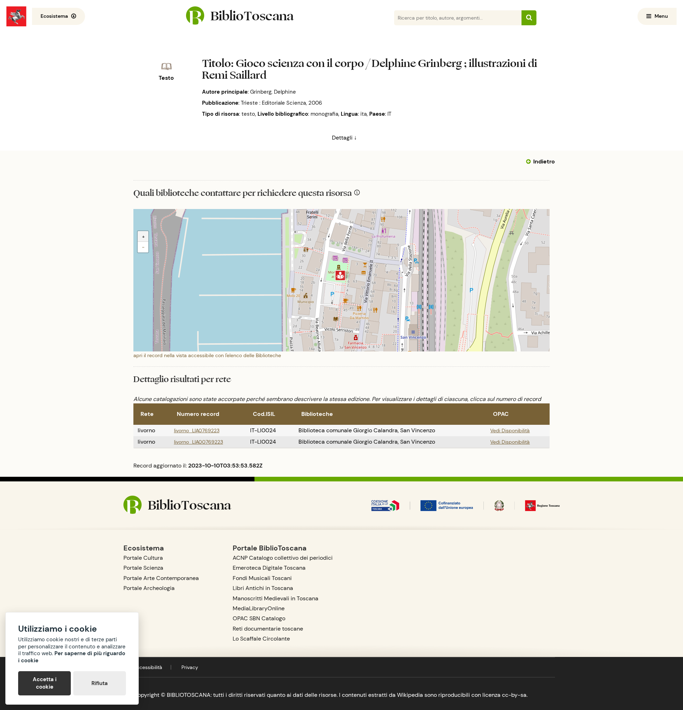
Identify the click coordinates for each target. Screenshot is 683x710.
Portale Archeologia (149, 588)
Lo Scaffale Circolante (261, 638)
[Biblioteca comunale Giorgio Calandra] (340, 275)
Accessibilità (147, 667)
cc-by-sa (514, 695)
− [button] (143, 247)
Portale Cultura (143, 558)
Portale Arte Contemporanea (161, 578)
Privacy (189, 667)
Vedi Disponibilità (510, 430)
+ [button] (143, 236)
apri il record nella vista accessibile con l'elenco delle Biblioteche (207, 355)
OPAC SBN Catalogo (259, 618)
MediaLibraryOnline (259, 608)
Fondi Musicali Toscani (262, 578)
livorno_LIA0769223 (196, 430)
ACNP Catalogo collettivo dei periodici (283, 558)
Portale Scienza (143, 567)
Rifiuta (99, 683)
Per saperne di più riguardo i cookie (71, 657)
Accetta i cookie (45, 683)
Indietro (544, 161)
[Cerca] (528, 17)
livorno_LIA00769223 (198, 442)
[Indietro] (530, 162)
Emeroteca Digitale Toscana (269, 567)
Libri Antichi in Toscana (263, 588)
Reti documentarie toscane (268, 628)
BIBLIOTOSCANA (189, 695)
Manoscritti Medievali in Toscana (275, 598)
